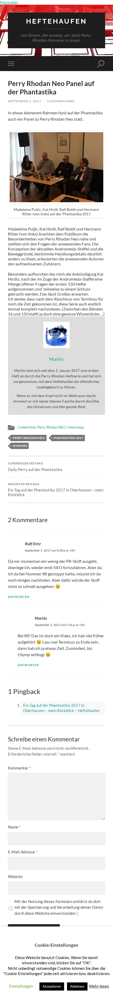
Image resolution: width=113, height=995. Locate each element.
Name (14, 827)
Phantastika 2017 (68, 438)
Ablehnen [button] (77, 986)
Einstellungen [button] (21, 986)
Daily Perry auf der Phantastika (35, 467)
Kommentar (19, 768)
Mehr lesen (99, 986)
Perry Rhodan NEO (51, 427)
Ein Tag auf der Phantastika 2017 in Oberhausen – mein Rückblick (55, 490)
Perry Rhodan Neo (29, 438)
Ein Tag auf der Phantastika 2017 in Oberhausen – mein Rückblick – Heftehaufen (61, 708)
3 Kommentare (61, 101)
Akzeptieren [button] (52, 986)
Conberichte (26, 427)
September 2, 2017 (24, 101)
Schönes (20, 446)
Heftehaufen (56, 21)
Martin (41, 618)
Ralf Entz (33, 543)
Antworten (18, 596)
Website (15, 876)
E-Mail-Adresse (22, 851)
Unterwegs (76, 427)
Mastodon (9, 2)
